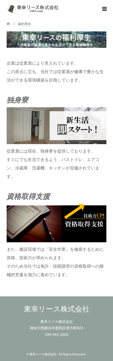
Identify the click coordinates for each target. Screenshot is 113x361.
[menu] (104, 9)
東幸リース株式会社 (56, 309)
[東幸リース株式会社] (60, 9)
